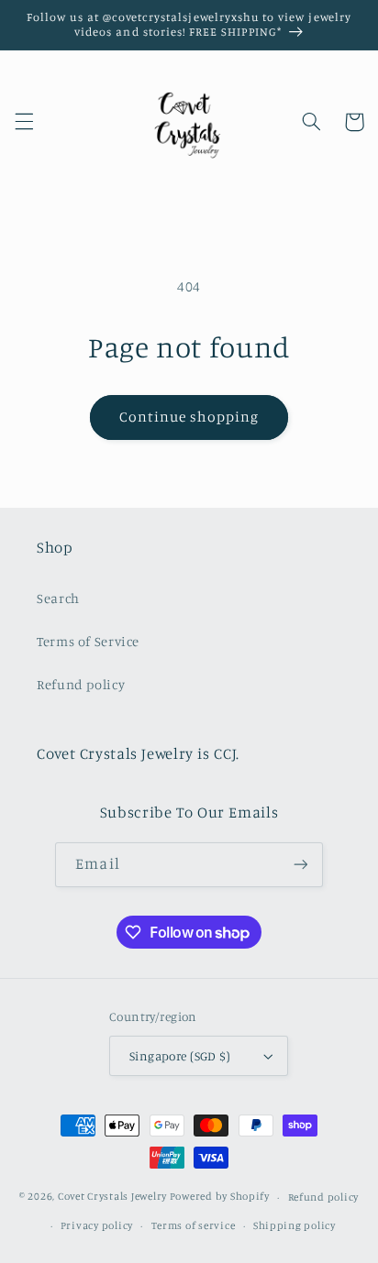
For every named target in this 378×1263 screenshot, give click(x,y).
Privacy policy (97, 1225)
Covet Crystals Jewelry (112, 1197)
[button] (24, 122)
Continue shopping (189, 416)
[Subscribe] (300, 864)
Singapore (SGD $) (179, 1056)
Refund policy (81, 684)
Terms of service (193, 1225)
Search (58, 598)
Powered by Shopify (220, 1197)
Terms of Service (88, 641)
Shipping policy (294, 1225)
